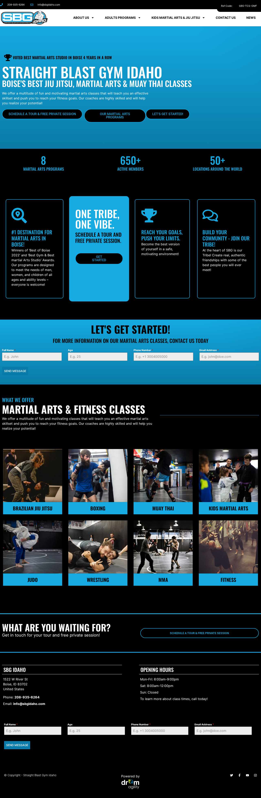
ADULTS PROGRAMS (120, 18)
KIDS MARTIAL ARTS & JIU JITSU (176, 18)
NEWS (251, 18)
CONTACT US (226, 18)
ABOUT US (81, 18)
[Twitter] (231, 775)
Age (70, 350)
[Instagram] (229, 4)
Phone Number (143, 350)
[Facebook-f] (220, 4)
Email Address (209, 350)
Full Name (9, 350)
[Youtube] (247, 775)
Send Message (15, 371)
